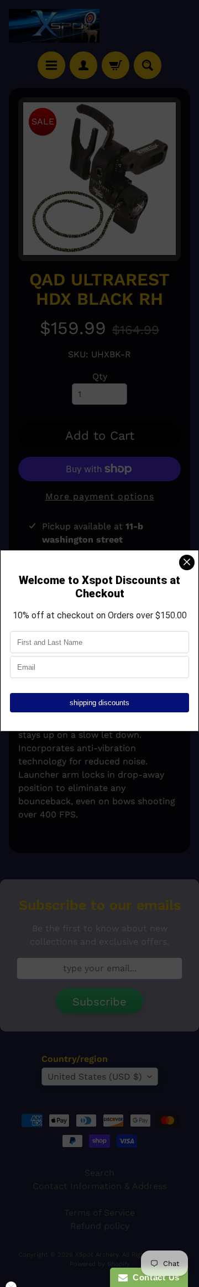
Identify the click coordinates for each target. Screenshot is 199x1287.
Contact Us (154, 1277)
